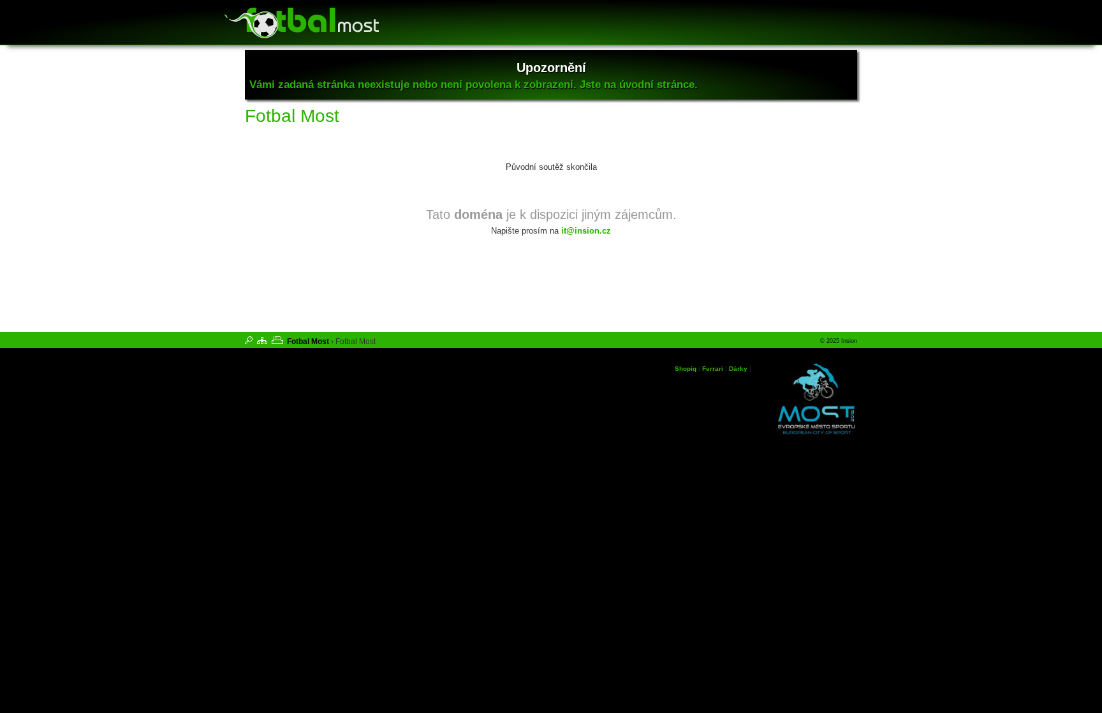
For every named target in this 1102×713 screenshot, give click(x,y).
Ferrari (712, 368)
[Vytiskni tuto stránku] (277, 340)
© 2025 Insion (838, 341)
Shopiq (685, 368)
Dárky (738, 368)
